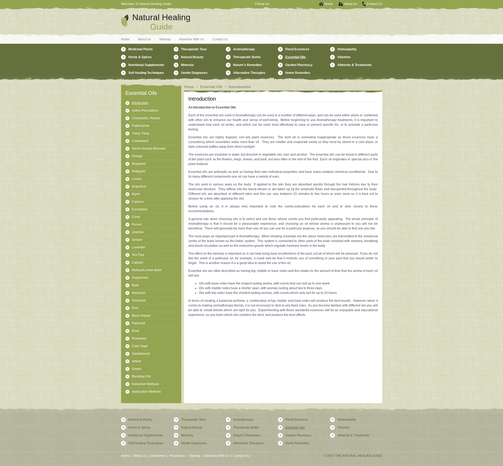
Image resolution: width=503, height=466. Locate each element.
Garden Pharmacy (299, 65)
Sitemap (165, 39)
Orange (137, 156)
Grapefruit (139, 186)
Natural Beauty (192, 57)
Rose (135, 331)
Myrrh (136, 194)
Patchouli (138, 323)
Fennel (137, 224)
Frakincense (140, 126)
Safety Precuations (145, 110)
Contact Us (374, 4)
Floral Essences (297, 49)
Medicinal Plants (140, 49)
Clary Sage (140, 346)
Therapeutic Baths (247, 57)
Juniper (137, 240)
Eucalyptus (139, 209)
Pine (135, 308)
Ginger (136, 369)
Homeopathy (347, 49)
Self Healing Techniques (146, 73)
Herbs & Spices (140, 57)
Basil (135, 285)
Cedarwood (140, 141)
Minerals (187, 65)
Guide (161, 26)
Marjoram (138, 293)
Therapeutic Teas (194, 49)
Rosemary (139, 338)
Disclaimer (158, 456)
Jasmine (138, 232)
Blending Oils (141, 376)
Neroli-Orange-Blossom (149, 148)
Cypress (138, 202)
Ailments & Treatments (354, 65)
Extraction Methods (145, 384)
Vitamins (344, 57)
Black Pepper (141, 315)
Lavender (138, 247)
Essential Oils (211, 87)
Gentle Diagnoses (194, 73)
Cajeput (137, 262)
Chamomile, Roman (146, 118)
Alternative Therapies (249, 73)
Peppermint (140, 277)
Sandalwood (141, 353)
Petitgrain (138, 171)
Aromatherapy (244, 49)
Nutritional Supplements (146, 65)
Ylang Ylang (140, 133)
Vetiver (136, 361)
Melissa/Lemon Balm (147, 270)
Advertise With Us (191, 39)
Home (328, 4)
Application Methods (146, 391)
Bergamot (139, 164)
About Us (350, 4)
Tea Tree (138, 255)
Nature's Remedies (247, 65)
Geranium (139, 300)
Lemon (137, 179)
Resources (177, 456)
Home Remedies (297, 73)
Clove (136, 217)
